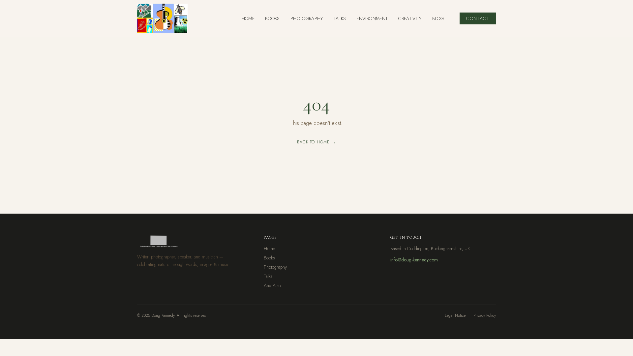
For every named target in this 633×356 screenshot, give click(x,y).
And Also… (274, 285)
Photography (275, 267)
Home (269, 248)
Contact (477, 18)
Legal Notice (455, 315)
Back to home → (316, 142)
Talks (268, 276)
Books (269, 257)
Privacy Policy (484, 315)
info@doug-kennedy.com (414, 259)
